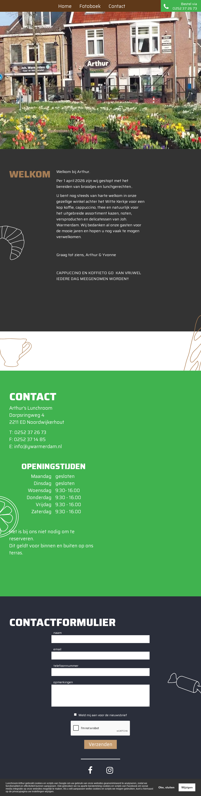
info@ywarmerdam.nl (38, 446)
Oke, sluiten (166, 787)
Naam (57, 632)
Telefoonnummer (65, 665)
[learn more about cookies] (55, 791)
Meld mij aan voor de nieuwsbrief (103, 715)
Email (57, 649)
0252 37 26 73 (30, 432)
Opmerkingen (63, 682)
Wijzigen (187, 787)
